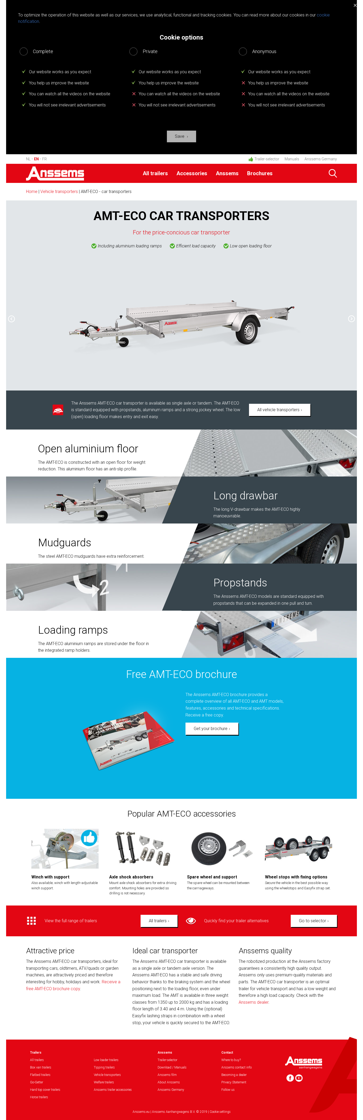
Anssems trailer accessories (113, 1090)
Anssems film (167, 1075)
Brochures (260, 173)
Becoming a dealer (234, 1075)
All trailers (155, 173)
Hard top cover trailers (45, 1090)
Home (31, 191)
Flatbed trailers (40, 1075)
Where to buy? (231, 1060)
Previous (8, 316)
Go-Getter (36, 1082)
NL (28, 159)
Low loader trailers (106, 1060)
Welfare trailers (104, 1082)
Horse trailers (39, 1097)
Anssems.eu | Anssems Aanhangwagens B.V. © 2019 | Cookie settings (182, 1111)
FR (44, 159)
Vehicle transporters (59, 191)
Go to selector (312, 920)
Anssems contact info (236, 1067)
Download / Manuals (172, 1067)
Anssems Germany (321, 159)
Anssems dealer (253, 1002)
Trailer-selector (266, 159)
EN (36, 159)
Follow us (228, 1090)
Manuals (292, 159)
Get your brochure (210, 728)
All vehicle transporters (278, 409)
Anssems (227, 173)
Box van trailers (40, 1067)
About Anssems (169, 1082)
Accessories (191, 173)
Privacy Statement (233, 1082)
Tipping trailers (104, 1067)
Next (354, 320)
